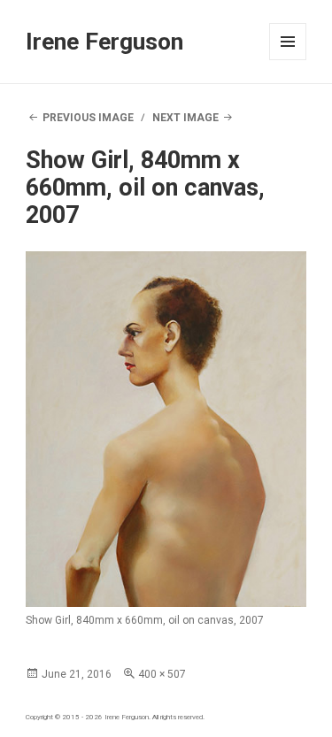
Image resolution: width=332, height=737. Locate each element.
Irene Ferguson (104, 41)
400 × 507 (162, 674)
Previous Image (88, 117)
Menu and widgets (288, 59)
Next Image (185, 117)
